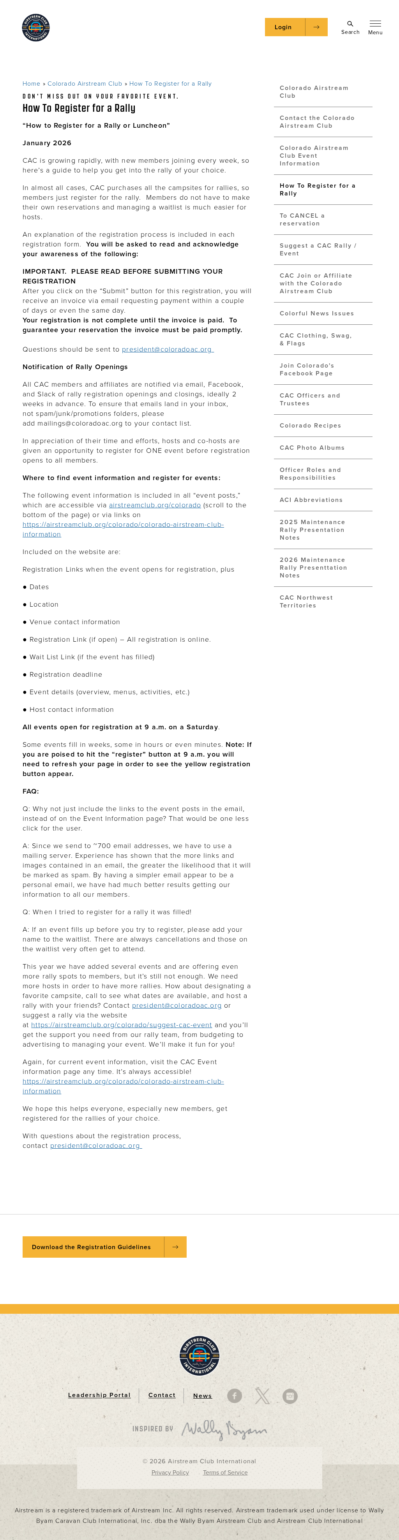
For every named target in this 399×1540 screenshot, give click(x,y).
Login (283, 27)
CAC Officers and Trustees (310, 399)
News (202, 1396)
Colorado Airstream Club (85, 84)
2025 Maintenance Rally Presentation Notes (313, 530)
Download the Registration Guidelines (91, 1247)
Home (32, 84)
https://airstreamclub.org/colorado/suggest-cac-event (121, 1025)
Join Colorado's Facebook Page (307, 369)
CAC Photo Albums (312, 448)
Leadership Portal (99, 1395)
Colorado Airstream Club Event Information (314, 155)
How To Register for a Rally (170, 84)
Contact (162, 1395)
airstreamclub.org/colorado (155, 505)
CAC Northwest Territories (306, 601)
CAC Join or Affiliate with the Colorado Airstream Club (316, 283)
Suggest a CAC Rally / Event (318, 249)
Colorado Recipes (311, 425)
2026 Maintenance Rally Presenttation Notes (314, 567)
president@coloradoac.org (168, 349)
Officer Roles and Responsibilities (310, 474)
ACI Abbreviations (311, 500)
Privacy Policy (170, 1473)
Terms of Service (225, 1473)
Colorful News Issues (317, 313)
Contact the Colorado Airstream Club (317, 122)
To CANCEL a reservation (302, 219)
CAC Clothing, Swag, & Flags (316, 339)
